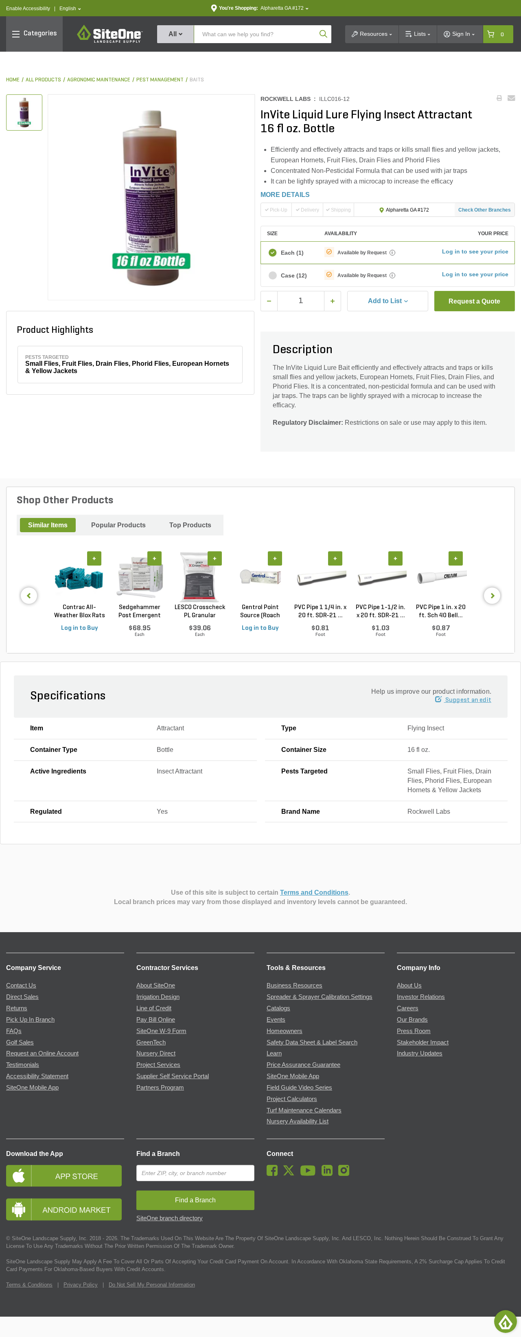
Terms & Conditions (29, 1285)
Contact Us (21, 985)
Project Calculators (292, 1099)
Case (294, 275)
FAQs (14, 1031)
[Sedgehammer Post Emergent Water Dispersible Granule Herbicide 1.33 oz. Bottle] (140, 577)
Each (292, 252)
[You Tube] (310, 1174)
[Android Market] (65, 1209)
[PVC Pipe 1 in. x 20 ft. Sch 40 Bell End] (441, 577)
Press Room (414, 1031)
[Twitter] (290, 1174)
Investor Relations (421, 997)
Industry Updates (419, 1053)
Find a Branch (158, 1153)
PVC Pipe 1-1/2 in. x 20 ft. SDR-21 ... (380, 611)
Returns (16, 1008)
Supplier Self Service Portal (172, 1076)
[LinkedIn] (329, 1174)
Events (276, 1019)
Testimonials (22, 1065)
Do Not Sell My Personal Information (152, 1285)
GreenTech (151, 1042)
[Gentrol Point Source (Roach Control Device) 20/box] (260, 577)
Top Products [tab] (190, 525)
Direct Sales (22, 997)
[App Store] (65, 1176)
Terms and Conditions (314, 892)
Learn (274, 1053)
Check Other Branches (484, 210)
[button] (70, 8)
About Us (409, 985)
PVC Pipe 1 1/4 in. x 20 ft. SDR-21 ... (320, 611)
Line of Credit (153, 1008)
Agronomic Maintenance (98, 80)
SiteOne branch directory (169, 1218)
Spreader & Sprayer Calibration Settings (319, 997)
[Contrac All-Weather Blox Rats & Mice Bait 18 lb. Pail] (79, 577)
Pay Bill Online (155, 1019)
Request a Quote (474, 301)
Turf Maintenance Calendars (304, 1110)
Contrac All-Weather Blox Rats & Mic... (79, 612)
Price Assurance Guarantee (303, 1065)
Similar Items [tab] (48, 525)
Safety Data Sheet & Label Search (312, 1042)
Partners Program (160, 1087)
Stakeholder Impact (423, 1042)
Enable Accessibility (28, 8)
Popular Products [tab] (118, 525)
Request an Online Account (42, 1053)
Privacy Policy (80, 1285)
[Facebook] (274, 1174)
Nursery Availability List (297, 1121)
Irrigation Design (158, 997)
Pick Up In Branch (30, 1019)
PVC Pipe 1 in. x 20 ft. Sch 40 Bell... (441, 611)
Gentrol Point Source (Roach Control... (260, 612)
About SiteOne (155, 985)
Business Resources (294, 985)
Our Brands (412, 1019)
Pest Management (160, 80)
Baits (197, 80)
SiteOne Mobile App (32, 1087)
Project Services (158, 1065)
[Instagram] (345, 1174)
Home (13, 80)
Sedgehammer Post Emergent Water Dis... (139, 612)
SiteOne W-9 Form (161, 1031)
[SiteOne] (110, 41)
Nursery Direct (155, 1053)
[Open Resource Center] (505, 1321)
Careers (407, 1008)
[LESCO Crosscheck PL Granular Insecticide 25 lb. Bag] (200, 577)
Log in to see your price (475, 251)
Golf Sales (20, 1042)
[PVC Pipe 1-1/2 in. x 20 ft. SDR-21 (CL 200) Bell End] (381, 577)
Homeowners (284, 1031)
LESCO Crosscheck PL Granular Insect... (200, 612)
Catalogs (278, 1008)
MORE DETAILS (285, 194)
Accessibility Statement (37, 1076)
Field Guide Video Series (299, 1087)
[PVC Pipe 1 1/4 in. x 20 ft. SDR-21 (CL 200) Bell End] (320, 577)
